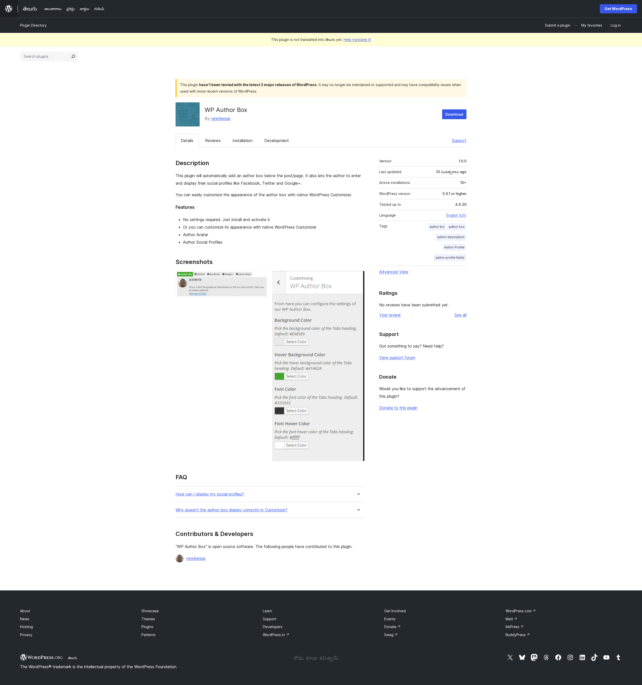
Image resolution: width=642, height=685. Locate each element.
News (24, 619)
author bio (437, 227)
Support (459, 140)
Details (187, 140)
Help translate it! (357, 39)
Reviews (213, 140)
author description (450, 237)
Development (276, 140)
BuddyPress (518, 635)
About (25, 611)
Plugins (147, 627)
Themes (148, 619)
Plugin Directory (33, 25)
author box (456, 227)
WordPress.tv (276, 635)
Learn (267, 611)
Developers (272, 627)
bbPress (515, 627)
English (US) (456, 215)
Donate (392, 627)
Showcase (150, 611)
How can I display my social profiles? (210, 494)
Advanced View (393, 271)
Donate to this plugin (398, 407)
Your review (390, 314)
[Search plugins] (73, 56)
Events (389, 619)
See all (460, 314)
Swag (391, 635)
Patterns (148, 635)
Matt (511, 619)
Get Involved (395, 611)
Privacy (26, 635)
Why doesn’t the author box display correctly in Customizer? (231, 510)
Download (454, 114)
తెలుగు (72, 658)
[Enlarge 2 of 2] (357, 277)
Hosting (26, 627)
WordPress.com (521, 611)
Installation (242, 140)
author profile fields (449, 257)
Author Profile (454, 247)
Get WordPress (618, 9)
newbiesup (220, 118)
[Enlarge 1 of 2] (261, 277)
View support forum (397, 357)
